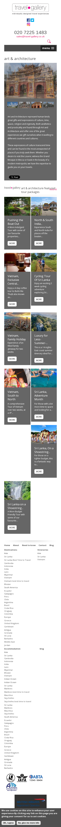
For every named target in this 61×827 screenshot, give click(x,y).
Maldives (8, 688)
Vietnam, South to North (13, 395)
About (16, 545)
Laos (6, 572)
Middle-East (9, 641)
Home (7, 545)
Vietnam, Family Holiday (17, 337)
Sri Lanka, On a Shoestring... (44, 450)
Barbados (8, 638)
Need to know (29, 545)
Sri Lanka (8, 556)
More (12, 243)
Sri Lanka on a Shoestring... (17, 506)
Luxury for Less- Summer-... (41, 339)
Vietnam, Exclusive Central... (13, 279)
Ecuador (8, 591)
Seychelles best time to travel (17, 701)
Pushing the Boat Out (15, 222)
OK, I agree (8, 823)
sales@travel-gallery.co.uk (30, 36)
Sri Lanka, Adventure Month (41, 395)
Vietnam (8, 577)
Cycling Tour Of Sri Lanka (42, 278)
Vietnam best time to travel (16, 581)
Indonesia (8, 566)
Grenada (8, 633)
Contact (42, 545)
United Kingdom (11, 623)
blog (42, 648)
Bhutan (7, 584)
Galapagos (9, 593)
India (6, 569)
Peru (6, 596)
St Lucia (7, 635)
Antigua (7, 630)
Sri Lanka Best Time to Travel (17, 560)
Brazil (6, 605)
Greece (7, 620)
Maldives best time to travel (16, 692)
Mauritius (8, 695)
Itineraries (42, 550)
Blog (51, 545)
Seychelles (9, 698)
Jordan (7, 645)
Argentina (8, 602)
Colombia (8, 614)
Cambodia (8, 563)
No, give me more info (28, 823)
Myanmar (8, 574)
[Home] (30, 9)
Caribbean (9, 626)
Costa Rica (8, 608)
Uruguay (8, 611)
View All (53, 189)
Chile (6, 599)
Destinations (10, 550)
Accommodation (12, 648)
